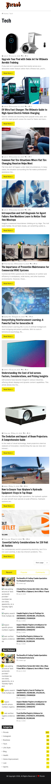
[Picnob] (13, 5)
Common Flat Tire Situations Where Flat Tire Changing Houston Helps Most (24, 161)
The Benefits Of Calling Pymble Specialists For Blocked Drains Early (32, 579)
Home (5, 13)
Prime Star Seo (8, 264)
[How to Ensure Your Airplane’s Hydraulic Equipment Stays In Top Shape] (25, 470)
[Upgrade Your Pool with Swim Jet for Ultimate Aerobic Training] (25, 40)
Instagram (7, 736)
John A (6, 56)
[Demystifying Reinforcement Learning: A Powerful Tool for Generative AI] (25, 300)
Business (6, 740)
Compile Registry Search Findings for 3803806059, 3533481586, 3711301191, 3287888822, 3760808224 (31, 616)
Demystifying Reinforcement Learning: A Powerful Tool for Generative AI (22, 321)
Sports (5, 767)
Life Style (6, 748)
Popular (24, 572)
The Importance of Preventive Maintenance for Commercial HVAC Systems (25, 268)
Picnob (5, 732)
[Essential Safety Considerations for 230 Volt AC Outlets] (25, 523)
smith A (6, 370)
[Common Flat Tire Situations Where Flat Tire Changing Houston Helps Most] (25, 141)
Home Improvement (10, 759)
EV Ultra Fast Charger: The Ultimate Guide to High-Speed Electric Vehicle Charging (24, 111)
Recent (9, 572)
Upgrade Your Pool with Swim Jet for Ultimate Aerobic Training (25, 60)
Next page (40, 563)
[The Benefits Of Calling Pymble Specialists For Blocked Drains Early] (8, 581)
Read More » (8, 73)
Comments (40, 572)
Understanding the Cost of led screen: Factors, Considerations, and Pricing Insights (25, 374)
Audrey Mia (7, 317)
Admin (6, 486)
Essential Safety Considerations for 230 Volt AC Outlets (25, 544)
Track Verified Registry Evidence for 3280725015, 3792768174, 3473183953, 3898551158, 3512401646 (31, 639)
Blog (5, 751)
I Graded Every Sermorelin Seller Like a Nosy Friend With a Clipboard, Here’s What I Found (33, 590)
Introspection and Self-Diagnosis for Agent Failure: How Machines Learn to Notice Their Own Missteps (24, 216)
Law (4, 763)
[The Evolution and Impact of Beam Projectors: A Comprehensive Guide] (25, 412)
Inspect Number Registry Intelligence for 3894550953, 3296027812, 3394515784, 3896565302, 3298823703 (32, 627)
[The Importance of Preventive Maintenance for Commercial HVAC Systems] (25, 247)
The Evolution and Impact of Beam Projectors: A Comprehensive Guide (25, 438)
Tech (5, 744)
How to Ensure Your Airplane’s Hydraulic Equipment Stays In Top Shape (22, 491)
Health (5, 755)
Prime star (7, 433)
